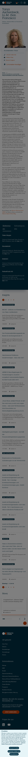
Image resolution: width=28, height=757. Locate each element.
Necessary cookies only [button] (14, 751)
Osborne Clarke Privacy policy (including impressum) (13, 743)
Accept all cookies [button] (14, 748)
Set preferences (14, 754)
